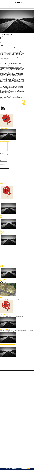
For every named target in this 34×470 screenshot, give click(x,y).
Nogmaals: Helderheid (1, 266)
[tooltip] (23, 100)
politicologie (3, 109)
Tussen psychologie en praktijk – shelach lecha (2, 232)
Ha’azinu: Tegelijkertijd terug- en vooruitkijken (2, 248)
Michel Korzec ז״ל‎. (2, 152)
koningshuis (3, 108)
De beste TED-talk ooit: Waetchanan (2, 280)
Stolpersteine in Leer (2, 184)
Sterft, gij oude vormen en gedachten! (4, 141)
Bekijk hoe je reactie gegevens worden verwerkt (16, 165)
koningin (2, 107)
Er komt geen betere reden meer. (3, 128)
